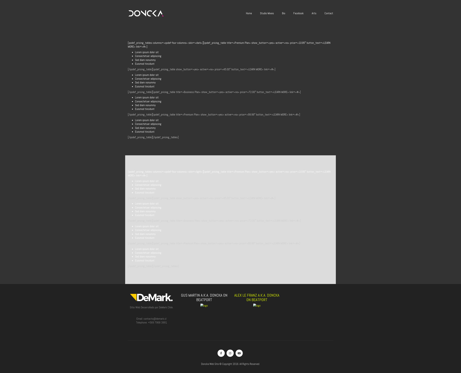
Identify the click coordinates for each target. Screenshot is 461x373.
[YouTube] (239, 353)
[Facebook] (221, 353)
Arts (314, 13)
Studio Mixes (267, 13)
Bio (283, 13)
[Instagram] (230, 353)
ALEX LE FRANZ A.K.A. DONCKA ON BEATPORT (256, 297)
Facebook (298, 13)
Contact (329, 13)
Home (249, 13)
